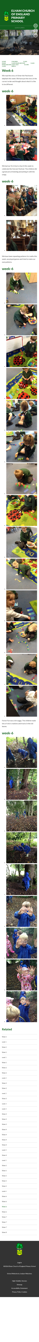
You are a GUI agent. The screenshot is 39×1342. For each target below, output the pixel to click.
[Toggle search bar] (29, 3)
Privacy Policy (16, 1292)
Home (4, 61)
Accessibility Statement (19, 1288)
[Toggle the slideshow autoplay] (35, 26)
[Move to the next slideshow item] (35, 35)
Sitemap (19, 1284)
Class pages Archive (18, 63)
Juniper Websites (26, 1273)
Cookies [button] (24, 1292)
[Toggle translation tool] (23, 3)
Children (14, 61)
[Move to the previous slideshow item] (35, 31)
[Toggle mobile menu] (35, 3)
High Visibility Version (19, 1281)
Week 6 (13, 66)
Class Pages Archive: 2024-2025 (18, 63)
